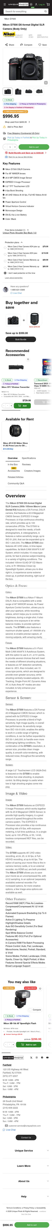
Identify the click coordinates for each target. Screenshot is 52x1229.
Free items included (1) (15, 230)
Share (11, 44)
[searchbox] (26, 11)
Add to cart (34, 147)
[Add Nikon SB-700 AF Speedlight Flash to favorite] (40, 989)
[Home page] (18, 4)
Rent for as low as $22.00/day (21, 156)
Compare (28, 44)
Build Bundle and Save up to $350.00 (26, 152)
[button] (48, 4)
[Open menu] (4, 4)
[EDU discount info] (25, 112)
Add (25, 405)
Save (44, 44)
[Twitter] (31, 1057)
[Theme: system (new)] (31, 4)
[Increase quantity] (15, 147)
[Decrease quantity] (5, 147)
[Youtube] (47, 1057)
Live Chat (17, 293)
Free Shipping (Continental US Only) (23, 133)
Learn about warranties (13, 277)
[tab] (13, 458)
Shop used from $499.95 (16, 122)
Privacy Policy (28, 1208)
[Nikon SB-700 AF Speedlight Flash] (22, 999)
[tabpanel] (26, 727)
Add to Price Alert (15, 126)
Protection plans (12, 242)
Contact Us (26, 1137)
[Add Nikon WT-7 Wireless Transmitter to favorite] (28, 359)
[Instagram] (36, 1057)
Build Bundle (20, 339)
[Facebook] (42, 1057)
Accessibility (41, 1208)
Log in (42, 4)
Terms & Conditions (13, 1208)
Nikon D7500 (10, 18)
